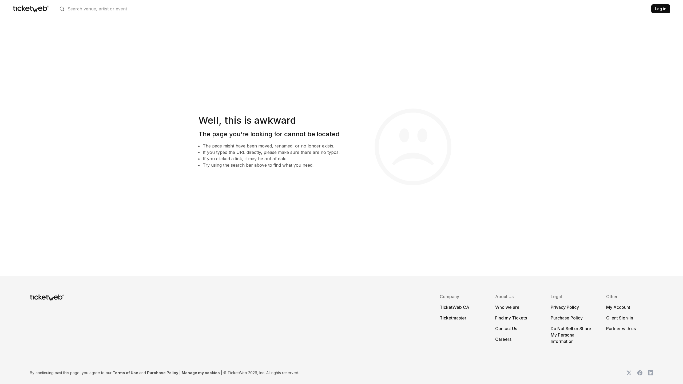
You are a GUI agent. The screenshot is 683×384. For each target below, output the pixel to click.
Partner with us (621, 328)
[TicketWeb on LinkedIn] (650, 372)
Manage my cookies (201, 372)
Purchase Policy (567, 318)
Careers (503, 339)
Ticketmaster (453, 318)
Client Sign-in (619, 318)
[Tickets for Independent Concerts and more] (31, 9)
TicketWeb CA (454, 307)
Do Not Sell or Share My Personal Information (571, 335)
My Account (618, 307)
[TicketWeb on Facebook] (639, 372)
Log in (660, 8)
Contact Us (506, 328)
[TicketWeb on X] (629, 372)
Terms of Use (125, 372)
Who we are (507, 307)
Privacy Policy (565, 307)
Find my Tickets (511, 318)
